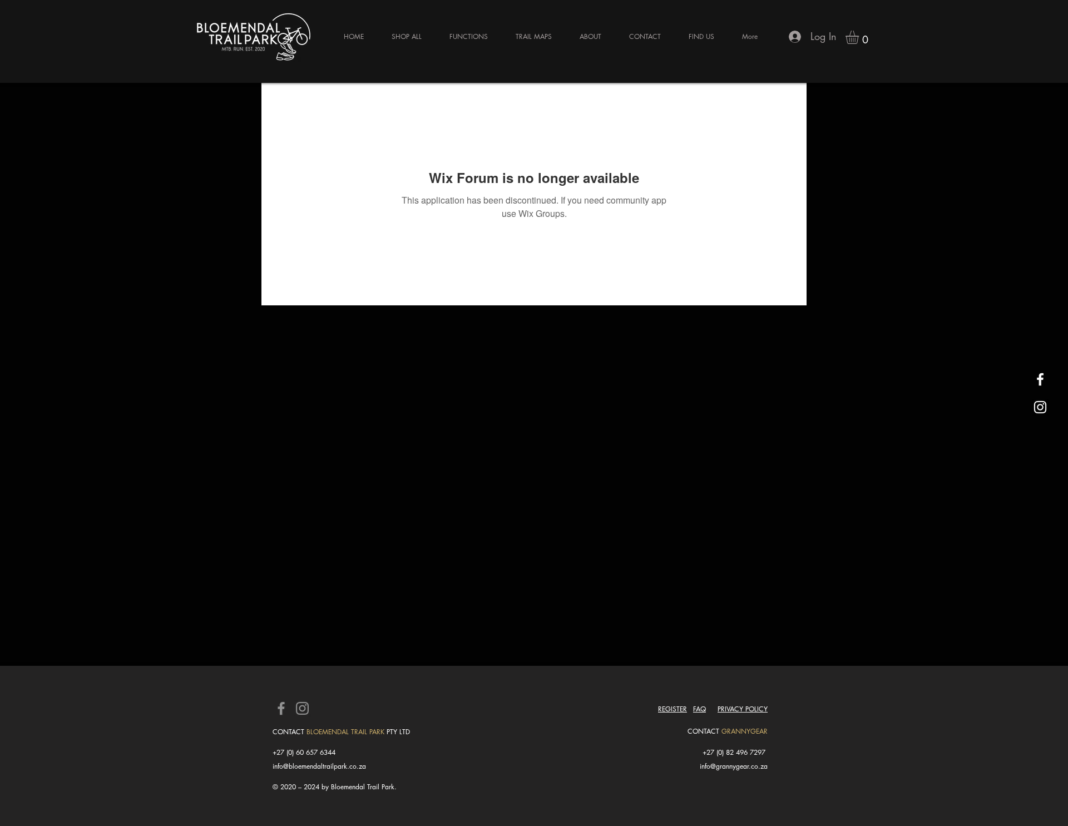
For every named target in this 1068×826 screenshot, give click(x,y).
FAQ (699, 709)
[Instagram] (302, 708)
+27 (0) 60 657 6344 (304, 752)
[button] (860, 37)
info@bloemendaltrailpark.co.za (319, 766)
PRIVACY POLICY (743, 709)
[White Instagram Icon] (1040, 407)
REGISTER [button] (672, 709)
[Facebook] (281, 708)
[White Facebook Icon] (1040, 379)
